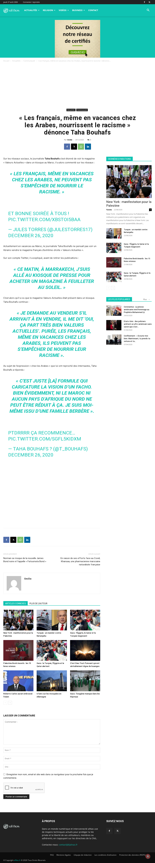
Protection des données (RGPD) (132, 855)
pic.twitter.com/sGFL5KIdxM (44, 439)
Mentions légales (63, 855)
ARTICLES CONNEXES (15, 603)
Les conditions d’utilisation (105, 855)
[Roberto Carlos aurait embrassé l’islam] (18, 680)
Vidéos (62, 10)
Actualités (30, 10)
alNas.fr (17, 860)
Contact (93, 10)
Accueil (6, 60)
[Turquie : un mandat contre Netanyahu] (52, 620)
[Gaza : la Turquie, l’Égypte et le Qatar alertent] (52, 650)
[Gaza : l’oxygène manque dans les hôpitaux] (85, 680)
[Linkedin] (88, 147)
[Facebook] (144, 2)
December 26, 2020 (30, 235)
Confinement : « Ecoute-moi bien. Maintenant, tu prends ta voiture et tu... (137, 338)
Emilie (69, 140)
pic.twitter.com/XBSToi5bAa (44, 219)
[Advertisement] (77, 85)
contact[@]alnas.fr (68, 844)
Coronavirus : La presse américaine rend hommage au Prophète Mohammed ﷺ (136, 309)
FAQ (52, 855)
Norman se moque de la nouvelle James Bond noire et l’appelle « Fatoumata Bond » (24, 560)
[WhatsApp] (81, 147)
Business (77, 10)
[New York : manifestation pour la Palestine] (18, 620)
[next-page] (10, 703)
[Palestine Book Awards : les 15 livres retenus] (18, 650)
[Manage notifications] (147, 856)
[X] (149, 2)
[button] (148, 10)
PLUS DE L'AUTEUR (38, 603)
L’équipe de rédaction (83, 855)
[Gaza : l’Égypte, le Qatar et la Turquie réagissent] (85, 620)
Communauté (29, 60)
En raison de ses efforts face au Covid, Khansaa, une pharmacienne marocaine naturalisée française (80, 561)
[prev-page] (5, 703)
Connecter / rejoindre (31, 2)
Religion (48, 10)
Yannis (109, 209)
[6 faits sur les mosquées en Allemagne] (52, 680)
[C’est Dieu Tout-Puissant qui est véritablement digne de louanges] (85, 650)
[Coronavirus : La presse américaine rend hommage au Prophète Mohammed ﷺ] (113, 311)
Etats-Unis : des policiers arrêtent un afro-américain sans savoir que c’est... (138, 324)
